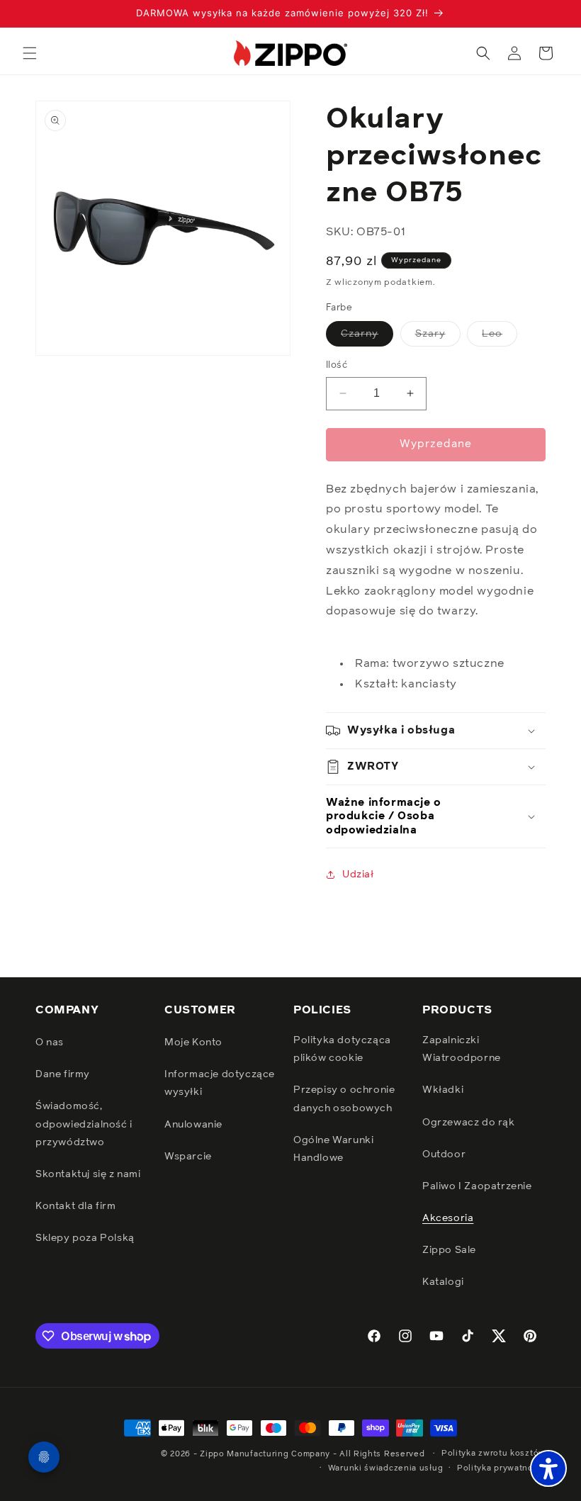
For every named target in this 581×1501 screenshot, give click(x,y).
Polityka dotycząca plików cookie (342, 1049)
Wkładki (442, 1090)
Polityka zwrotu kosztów (493, 1453)
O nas (49, 1042)
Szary (438, 337)
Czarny (367, 337)
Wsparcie (188, 1157)
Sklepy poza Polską (85, 1238)
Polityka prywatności (501, 1468)
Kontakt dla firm (75, 1206)
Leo (499, 337)
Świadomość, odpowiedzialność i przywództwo (83, 1124)
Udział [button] (358, 874)
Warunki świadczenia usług (386, 1468)
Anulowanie (193, 1125)
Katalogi (443, 1282)
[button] (29, 53)
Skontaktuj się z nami (88, 1174)
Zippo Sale (449, 1250)
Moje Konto (193, 1042)
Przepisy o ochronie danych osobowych (344, 1099)
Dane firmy (62, 1074)
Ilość (336, 365)
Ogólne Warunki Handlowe (333, 1149)
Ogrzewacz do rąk (468, 1123)
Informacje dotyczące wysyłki (219, 1083)
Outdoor (444, 1154)
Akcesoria (447, 1218)
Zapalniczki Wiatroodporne (461, 1049)
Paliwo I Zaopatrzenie (477, 1186)
